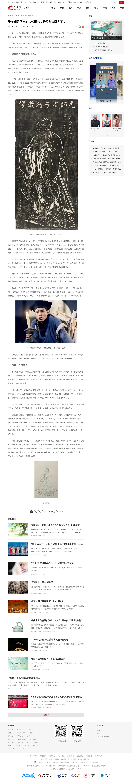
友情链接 (89, 756)
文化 (38, 2)
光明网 (9, 733)
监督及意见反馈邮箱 (99, 766)
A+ (66, 26)
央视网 (31, 733)
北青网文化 (33, 739)
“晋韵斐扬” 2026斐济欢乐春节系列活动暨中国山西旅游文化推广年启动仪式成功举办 (71, 697)
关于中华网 (33, 756)
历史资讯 (21, 15)
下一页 (59, 512)
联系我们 (52, 756)
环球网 (28, 742)
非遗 (88, 8)
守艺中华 (69, 2)
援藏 (42, 2)
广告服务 (43, 756)
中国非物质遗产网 (20, 733)
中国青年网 (11, 739)
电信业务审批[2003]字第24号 (59, 759)
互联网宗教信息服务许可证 (88, 762)
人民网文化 (30, 730)
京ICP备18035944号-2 (59, 769)
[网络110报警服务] (75, 774)
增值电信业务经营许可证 (68, 762)
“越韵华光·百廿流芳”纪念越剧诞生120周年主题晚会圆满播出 (60, 544)
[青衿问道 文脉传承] (106, 22)
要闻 (62, 8)
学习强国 (10, 730)
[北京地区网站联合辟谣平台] (28, 774)
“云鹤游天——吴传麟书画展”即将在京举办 (107, 155)
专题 (122, 8)
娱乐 (26, 2)
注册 (115, 2)
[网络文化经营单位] (105, 774)
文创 (96, 8)
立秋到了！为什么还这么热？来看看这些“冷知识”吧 (55, 525)
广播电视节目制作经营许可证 (81, 759)
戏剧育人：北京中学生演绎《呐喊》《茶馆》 (108, 172)
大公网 (9, 745)
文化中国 (20, 742)
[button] (92, 82)
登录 (121, 2)
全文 (44, 512)
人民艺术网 (21, 748)
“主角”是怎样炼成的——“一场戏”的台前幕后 (52, 563)
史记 (27, 15)
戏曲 (71, 8)
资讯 (13, 2)
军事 (17, 2)
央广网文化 (20, 736)
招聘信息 (61, 756)
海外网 (28, 736)
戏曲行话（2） (106, 101)
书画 (79, 8)
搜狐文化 (35, 745)
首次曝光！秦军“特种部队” (44, 582)
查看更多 (46, 715)
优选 (59, 2)
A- (71, 26)
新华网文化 (20, 730)
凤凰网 (36, 742)
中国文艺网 (11, 742)
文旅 (105, 8)
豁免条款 (80, 756)
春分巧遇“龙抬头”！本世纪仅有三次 (48, 658)
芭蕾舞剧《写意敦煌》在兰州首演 (47, 601)
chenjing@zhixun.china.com (104, 736)
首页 (9, 2)
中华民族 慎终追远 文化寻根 (102, 50)
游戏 (34, 2)
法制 (63, 2)
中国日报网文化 (22, 739)
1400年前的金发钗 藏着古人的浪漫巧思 (49, 639)
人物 (113, 8)
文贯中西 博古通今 (99, 43)
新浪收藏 (18, 745)
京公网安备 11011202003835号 (47, 762)
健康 (51, 2)
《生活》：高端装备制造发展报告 (24, 678)
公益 (55, 2)
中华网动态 (98, 756)
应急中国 (75, 2)
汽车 (30, 2)
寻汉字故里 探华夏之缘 (101, 47)
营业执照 (44, 759)
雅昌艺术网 (11, 748)
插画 (46, 2)
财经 (21, 2)
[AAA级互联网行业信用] (90, 774)
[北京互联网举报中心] (62, 774)
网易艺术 (26, 745)
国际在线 (10, 736)
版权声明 (70, 756)
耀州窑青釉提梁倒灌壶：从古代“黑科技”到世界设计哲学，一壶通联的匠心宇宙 (68, 620)
